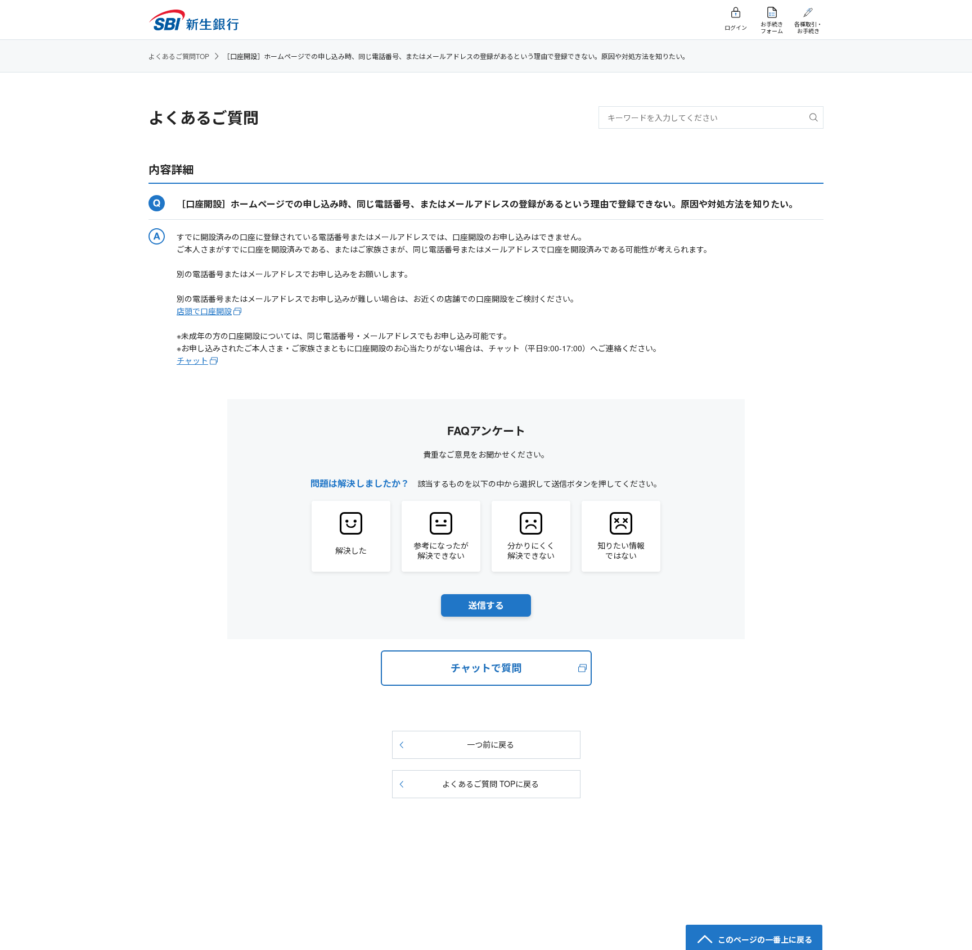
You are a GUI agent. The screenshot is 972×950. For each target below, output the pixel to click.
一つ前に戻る (490, 744)
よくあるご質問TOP (178, 56)
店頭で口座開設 (204, 310)
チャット (192, 360)
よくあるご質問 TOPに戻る (490, 783)
